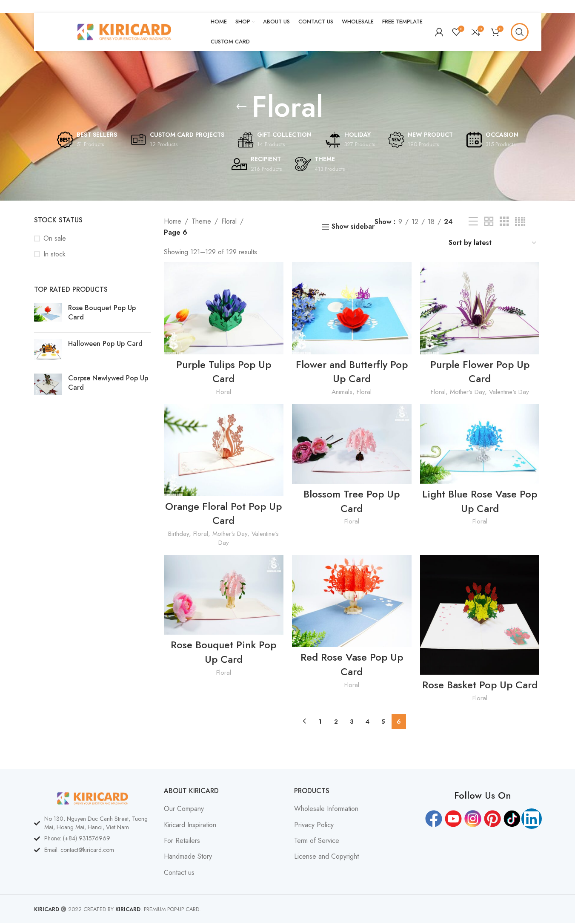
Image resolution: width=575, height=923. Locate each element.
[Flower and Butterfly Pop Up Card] (352, 308)
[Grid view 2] (489, 222)
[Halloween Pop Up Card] (48, 349)
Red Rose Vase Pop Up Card (351, 664)
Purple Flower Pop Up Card (479, 371)
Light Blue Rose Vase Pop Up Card (479, 501)
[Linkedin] (531, 818)
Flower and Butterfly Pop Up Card (352, 371)
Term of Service (316, 840)
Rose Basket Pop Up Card (480, 684)
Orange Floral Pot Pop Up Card (223, 513)
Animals (342, 392)
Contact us (179, 872)
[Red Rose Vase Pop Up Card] (352, 601)
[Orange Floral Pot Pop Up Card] (223, 450)
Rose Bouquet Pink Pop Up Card (223, 652)
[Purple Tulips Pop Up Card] (223, 308)
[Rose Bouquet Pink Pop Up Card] (223, 595)
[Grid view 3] (504, 222)
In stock (54, 254)
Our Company (184, 809)
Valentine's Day (509, 392)
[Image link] (93, 797)
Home (172, 221)
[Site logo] (124, 31)
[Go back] (241, 106)
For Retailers (182, 840)
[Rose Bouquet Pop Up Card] (48, 314)
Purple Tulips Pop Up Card (223, 371)
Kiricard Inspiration (190, 825)
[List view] (473, 222)
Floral (229, 221)
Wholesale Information (326, 809)
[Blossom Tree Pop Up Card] (352, 443)
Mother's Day (467, 392)
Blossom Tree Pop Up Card (351, 501)
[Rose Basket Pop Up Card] (480, 615)
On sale (54, 238)
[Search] (519, 31)
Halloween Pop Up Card (105, 343)
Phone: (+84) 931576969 (77, 838)
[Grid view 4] (520, 222)
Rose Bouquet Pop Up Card (102, 312)
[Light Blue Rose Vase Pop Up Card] (480, 443)
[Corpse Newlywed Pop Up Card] (48, 385)
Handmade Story (188, 856)
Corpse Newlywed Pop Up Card (108, 383)
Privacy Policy (314, 825)
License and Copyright (326, 856)
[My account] (439, 31)
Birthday (178, 533)
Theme (201, 221)
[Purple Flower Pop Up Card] (480, 308)
